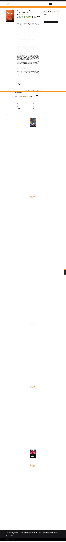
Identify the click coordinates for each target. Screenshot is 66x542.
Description (32, 90)
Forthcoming (2, 8)
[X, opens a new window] (33, 17)
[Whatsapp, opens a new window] (26, 17)
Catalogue (2, 6)
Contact (2, 17)
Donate (2, 19)
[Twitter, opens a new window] (20, 17)
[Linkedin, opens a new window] (35, 17)
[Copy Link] (28, 17)
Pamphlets (2, 10)
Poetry (26, 14)
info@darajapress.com (15, 533)
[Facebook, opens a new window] (18, 17)
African (21, 14)
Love (24, 14)
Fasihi (22, 14)
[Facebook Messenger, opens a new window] (30, 17)
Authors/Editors (27, 90)
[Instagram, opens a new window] (23, 17)
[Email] (24, 17)
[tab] (27, 90)
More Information (38, 90)
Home (2, 4)
